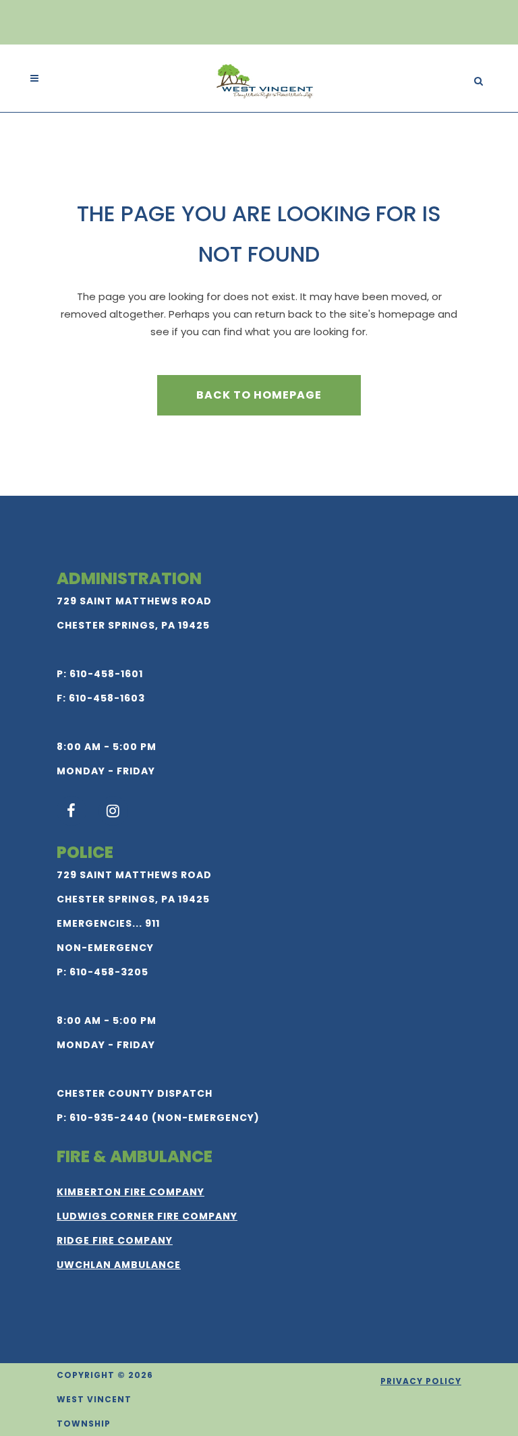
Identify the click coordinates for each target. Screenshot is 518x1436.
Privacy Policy (420, 1381)
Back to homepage (259, 395)
